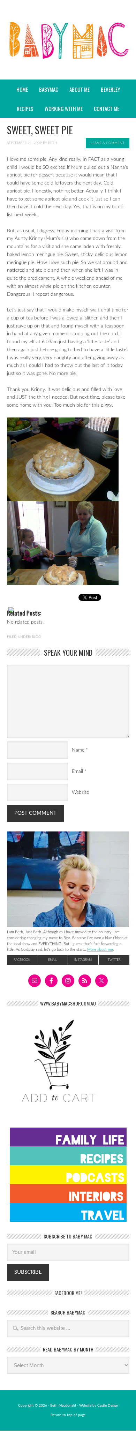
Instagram (83, 960)
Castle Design (107, 1405)
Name (78, 750)
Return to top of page (68, 1415)
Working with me (64, 108)
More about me (100, 949)
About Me (79, 89)
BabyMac (68, 59)
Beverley (110, 89)
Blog (36, 637)
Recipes (22, 108)
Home (22, 89)
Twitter (114, 960)
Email (77, 771)
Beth (52, 143)
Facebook (22, 960)
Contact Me (106, 108)
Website (80, 792)
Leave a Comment (107, 143)
